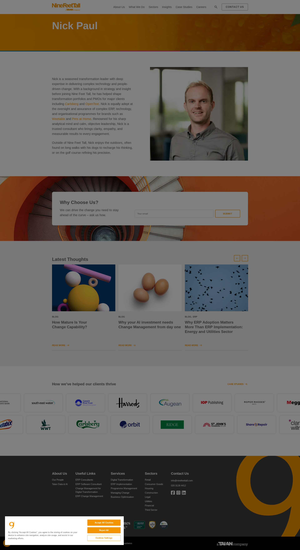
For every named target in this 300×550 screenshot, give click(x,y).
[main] (64, 530)
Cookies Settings (104, 538)
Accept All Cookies (104, 522)
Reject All (104, 530)
